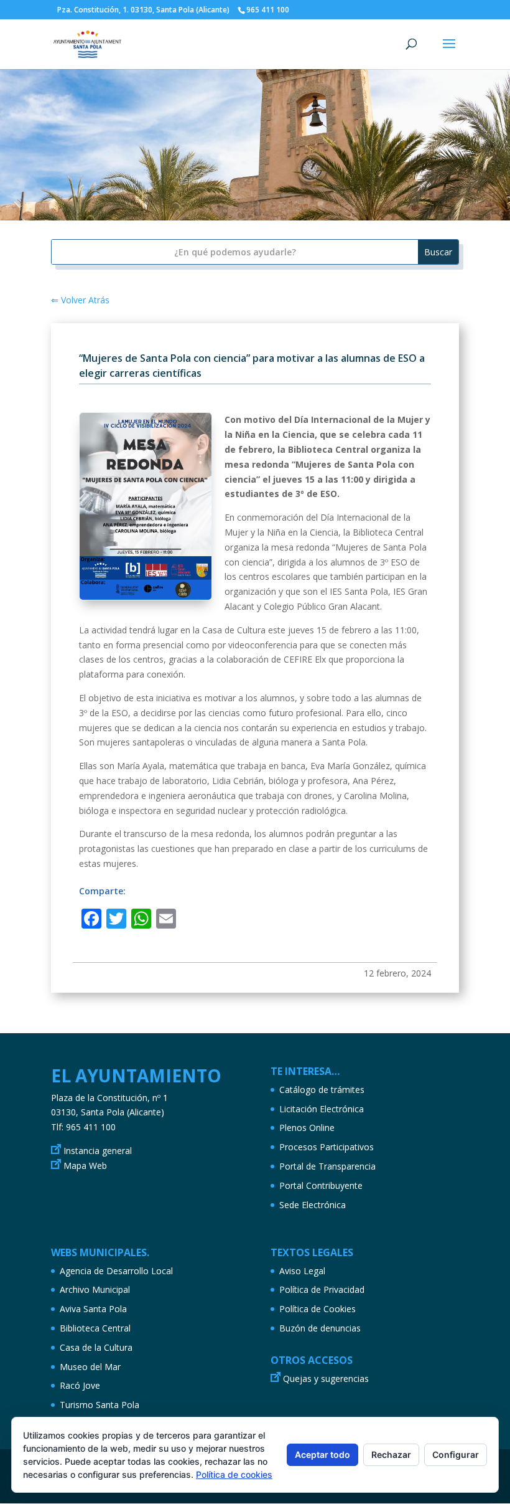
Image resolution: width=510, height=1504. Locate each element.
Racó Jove (80, 1385)
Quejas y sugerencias (326, 1378)
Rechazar (391, 1454)
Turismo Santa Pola (99, 1405)
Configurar (455, 1454)
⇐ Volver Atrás (80, 300)
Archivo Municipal (95, 1289)
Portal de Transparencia (327, 1166)
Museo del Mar (90, 1367)
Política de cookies (234, 1474)
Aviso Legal (302, 1271)
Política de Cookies (317, 1309)
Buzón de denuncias (320, 1328)
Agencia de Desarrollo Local (116, 1271)
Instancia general (97, 1150)
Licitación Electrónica (321, 1109)
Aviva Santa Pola (93, 1309)
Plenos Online (307, 1127)
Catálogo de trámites (321, 1089)
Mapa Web (85, 1165)
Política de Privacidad (321, 1289)
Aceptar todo (322, 1454)
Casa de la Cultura (96, 1347)
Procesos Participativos (326, 1147)
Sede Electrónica (312, 1205)
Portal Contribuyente (321, 1185)
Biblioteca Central (95, 1328)
